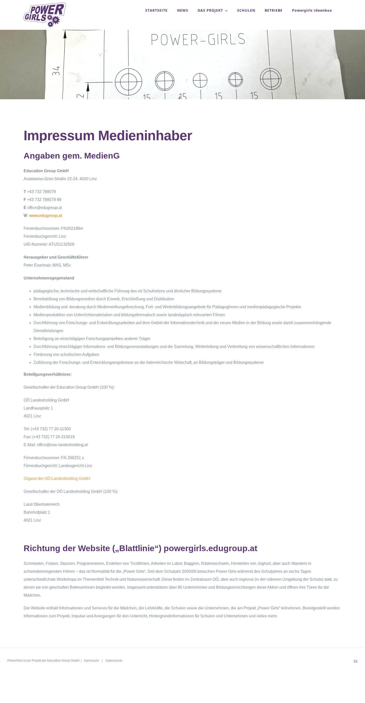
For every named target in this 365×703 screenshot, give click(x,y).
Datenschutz (114, 660)
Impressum (92, 660)
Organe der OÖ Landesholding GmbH (57, 478)
